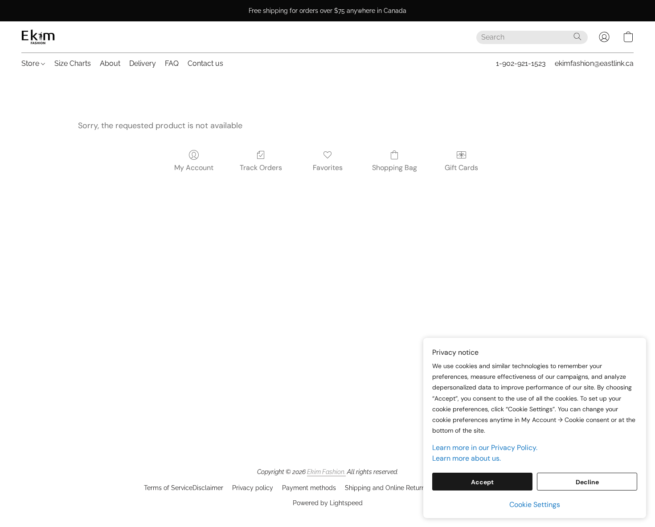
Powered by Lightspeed (328, 503)
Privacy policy (252, 487)
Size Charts (72, 63)
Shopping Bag (394, 167)
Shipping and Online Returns (386, 487)
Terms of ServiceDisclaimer (183, 487)
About (110, 63)
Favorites (328, 167)
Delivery (142, 63)
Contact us (205, 63)
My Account (193, 167)
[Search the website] (577, 36)
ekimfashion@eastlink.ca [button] (594, 63)
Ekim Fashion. (326, 471)
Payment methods (309, 487)
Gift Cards (461, 167)
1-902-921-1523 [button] (521, 63)
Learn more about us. (466, 458)
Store (31, 63)
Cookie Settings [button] (534, 504)
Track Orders (261, 167)
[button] (38, 37)
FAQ (172, 63)
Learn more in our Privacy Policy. (484, 447)
